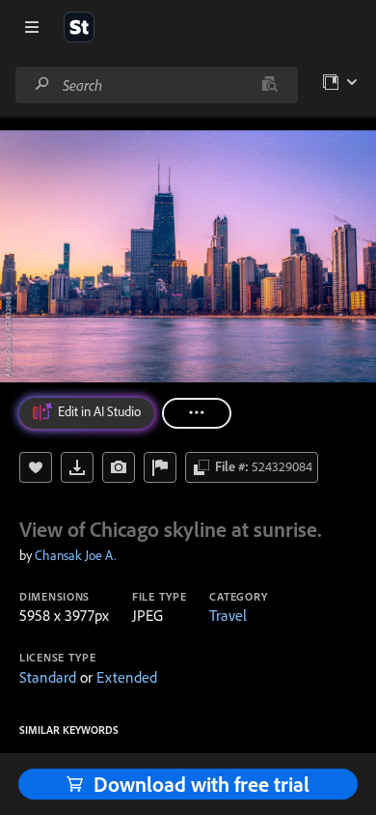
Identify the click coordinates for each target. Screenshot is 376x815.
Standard (47, 677)
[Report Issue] (160, 467)
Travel (228, 615)
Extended (126, 677)
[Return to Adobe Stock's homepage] (79, 27)
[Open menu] (31, 27)
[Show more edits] (196, 413)
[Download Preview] (77, 467)
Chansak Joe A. (75, 555)
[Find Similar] (118, 467)
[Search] (42, 84)
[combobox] (156, 85)
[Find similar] (269, 85)
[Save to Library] (35, 467)
